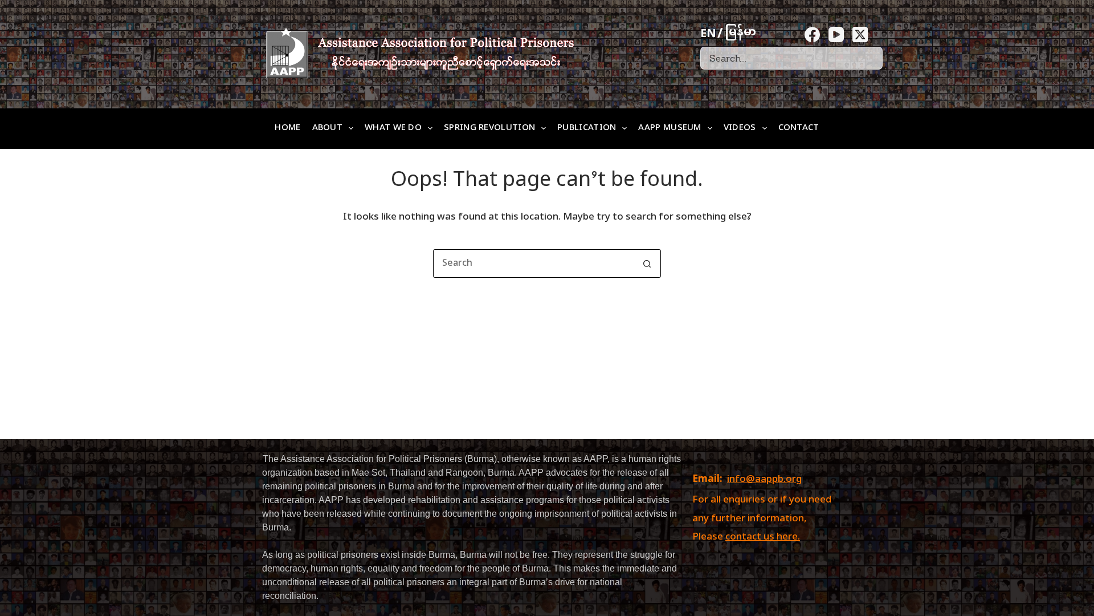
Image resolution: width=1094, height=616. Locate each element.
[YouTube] (836, 34)
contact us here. (762, 537)
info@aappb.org (764, 480)
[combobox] (533, 263)
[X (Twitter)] (860, 34)
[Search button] (646, 263)
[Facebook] (812, 34)
